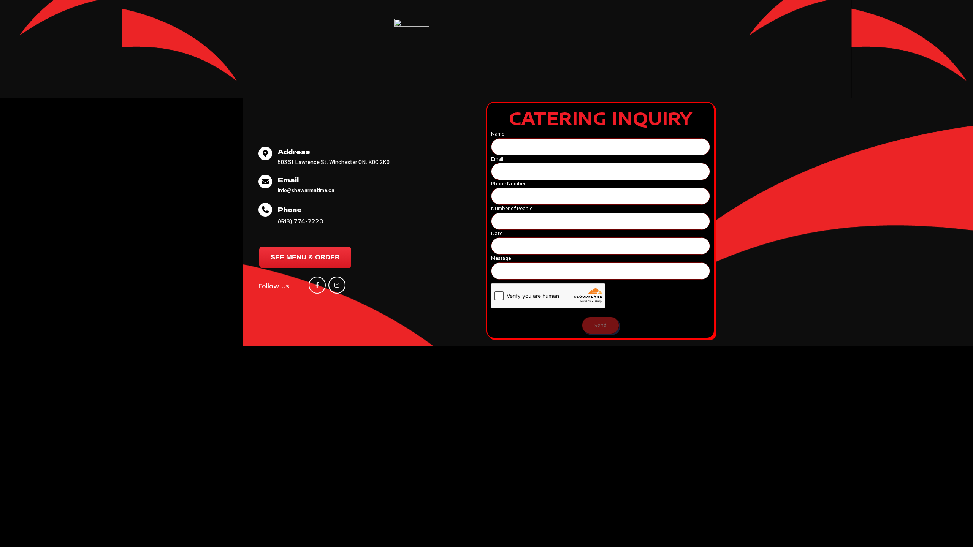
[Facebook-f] (317, 285)
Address (294, 151)
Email (288, 179)
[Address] (265, 153)
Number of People (511, 208)
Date (496, 233)
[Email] (265, 181)
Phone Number (508, 184)
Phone (290, 209)
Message (501, 258)
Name (497, 134)
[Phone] (265, 210)
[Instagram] (336, 285)
